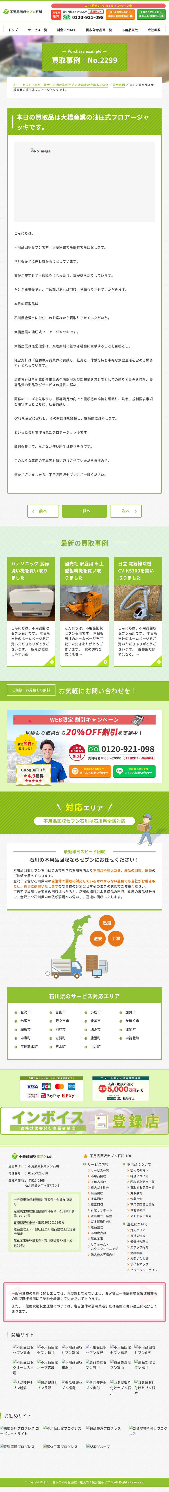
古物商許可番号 (24, 1222)
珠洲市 (95, 1029)
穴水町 (60, 1046)
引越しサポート (101, 1210)
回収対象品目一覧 (99, 30)
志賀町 (60, 1037)
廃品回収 (97, 1193)
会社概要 (154, 30)
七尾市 (25, 1020)
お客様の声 (137, 1210)
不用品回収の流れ (142, 1204)
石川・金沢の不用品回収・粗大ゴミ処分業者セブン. (79, 1482)
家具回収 (97, 1199)
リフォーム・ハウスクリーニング (104, 1246)
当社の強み (137, 1236)
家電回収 (97, 1204)
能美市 (95, 1020)
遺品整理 (97, 1227)
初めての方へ (139, 1170)
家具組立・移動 (101, 1216)
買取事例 (136, 1193)
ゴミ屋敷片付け (101, 1221)
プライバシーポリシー (145, 1270)
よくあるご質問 (140, 1216)
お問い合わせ (139, 1258)
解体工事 (97, 1238)
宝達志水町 (29, 1046)
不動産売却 (98, 1233)
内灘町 (25, 1037)
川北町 (95, 1046)
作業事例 (136, 1199)
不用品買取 (130, 30)
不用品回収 (98, 1176)
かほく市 (132, 1020)
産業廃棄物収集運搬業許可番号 (35, 1211)
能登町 (95, 1037)
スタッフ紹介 (139, 1247)
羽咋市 (60, 1029)
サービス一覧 (37, 30)
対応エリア (137, 1230)
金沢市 (25, 1012)
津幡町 (130, 1029)
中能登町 (132, 1037)
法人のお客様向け (103, 1254)
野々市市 (62, 1020)
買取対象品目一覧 (142, 1187)
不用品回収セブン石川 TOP (111, 1155)
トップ (13, 30)
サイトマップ (139, 1264)
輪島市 (25, 1029)
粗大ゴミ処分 (100, 1187)
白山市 (60, 1012)
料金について (67, 30)
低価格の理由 (139, 1241)
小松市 (95, 1012)
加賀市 (130, 1012)
